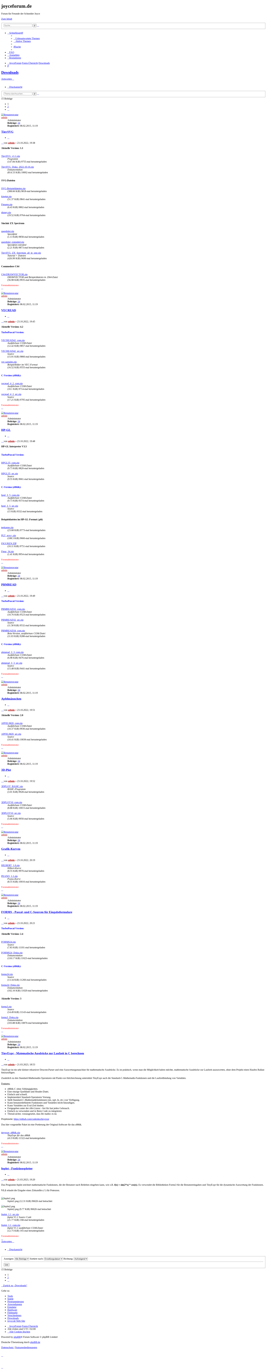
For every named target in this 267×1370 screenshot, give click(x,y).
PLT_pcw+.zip (8, 535)
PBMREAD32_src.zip (12, 620)
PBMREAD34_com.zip (13, 630)
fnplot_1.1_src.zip (10, 1214)
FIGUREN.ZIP (9, 543)
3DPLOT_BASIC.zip (12, 786)
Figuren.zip (6, 204)
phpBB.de (35, 1342)
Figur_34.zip (7, 551)
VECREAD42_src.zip (12, 351)
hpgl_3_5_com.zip (10, 495)
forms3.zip (6, 1006)
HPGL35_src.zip (9, 473)
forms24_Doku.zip (10, 985)
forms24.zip (7, 974)
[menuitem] (27, 38)
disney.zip (6, 212)
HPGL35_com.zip (10, 462)
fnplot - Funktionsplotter (17, 1168)
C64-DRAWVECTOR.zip (14, 274)
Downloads (10, 72)
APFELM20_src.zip (11, 734)
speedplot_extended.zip (12, 242)
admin (4, 117)
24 (19, 123)
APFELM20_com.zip (12, 723)
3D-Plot (6, 769)
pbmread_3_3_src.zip (11, 663)
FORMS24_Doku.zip (12, 952)
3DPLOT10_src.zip (11, 813)
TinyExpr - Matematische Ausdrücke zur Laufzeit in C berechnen (42, 1053)
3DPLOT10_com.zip (11, 802)
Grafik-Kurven (10, 848)
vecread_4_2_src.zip (11, 394)
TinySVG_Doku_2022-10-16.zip (17, 167)
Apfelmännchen (11, 698)
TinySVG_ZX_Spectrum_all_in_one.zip (21, 253)
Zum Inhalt (6, 19)
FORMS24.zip (8, 942)
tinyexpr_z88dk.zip (10, 1132)
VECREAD (8, 310)
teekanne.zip (7, 527)
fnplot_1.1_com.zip (10, 1225)
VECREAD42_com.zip (13, 340)
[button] (8, 109)
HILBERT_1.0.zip (10, 865)
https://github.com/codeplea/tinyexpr (31, 1119)
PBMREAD (8, 584)
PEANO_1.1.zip (9, 876)
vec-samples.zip (9, 362)
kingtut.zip (6, 196)
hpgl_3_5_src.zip (9, 506)
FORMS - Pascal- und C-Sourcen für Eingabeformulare (36, 912)
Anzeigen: (9, 1258)
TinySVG (7, 131)
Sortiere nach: (37, 1258)
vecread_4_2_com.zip (12, 383)
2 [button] (8, 106)
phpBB (17, 1337)
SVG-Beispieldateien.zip (13, 188)
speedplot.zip (7, 231)
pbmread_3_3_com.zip (12, 652)
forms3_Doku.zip (9, 1017)
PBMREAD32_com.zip (13, 609)
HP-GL (6, 430)
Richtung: (69, 1258)
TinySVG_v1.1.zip (10, 156)
